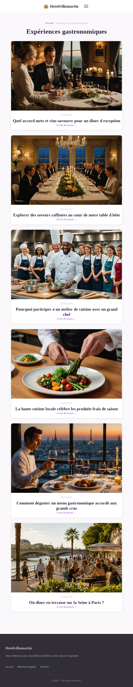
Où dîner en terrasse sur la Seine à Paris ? (66, 602)
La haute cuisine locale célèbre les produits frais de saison (66, 409)
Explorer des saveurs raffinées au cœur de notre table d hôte (66, 215)
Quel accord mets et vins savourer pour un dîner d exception (66, 121)
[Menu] (86, 6)
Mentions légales (26, 666)
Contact (44, 666)
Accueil (49, 23)
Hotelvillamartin (60, 6)
